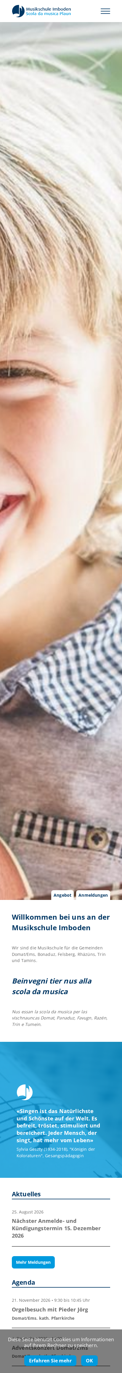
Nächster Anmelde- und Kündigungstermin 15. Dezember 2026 (56, 1228)
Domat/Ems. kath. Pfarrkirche (43, 1318)
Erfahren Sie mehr (50, 1360)
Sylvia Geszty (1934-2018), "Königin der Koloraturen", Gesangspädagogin (56, 1152)
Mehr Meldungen (33, 1262)
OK (89, 1360)
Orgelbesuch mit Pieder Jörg (50, 1309)
